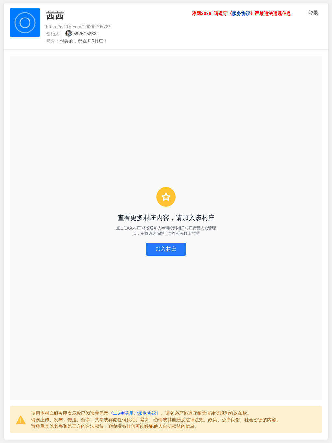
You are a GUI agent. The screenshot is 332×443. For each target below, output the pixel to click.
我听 (301, 13)
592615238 (85, 33)
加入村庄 (166, 249)
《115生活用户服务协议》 (134, 413)
